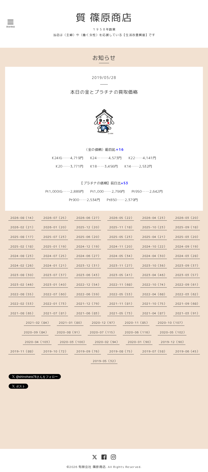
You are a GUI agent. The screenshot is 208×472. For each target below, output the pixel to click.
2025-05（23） (121, 237)
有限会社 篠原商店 (92, 467)
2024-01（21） (55, 265)
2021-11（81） (121, 303)
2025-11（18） (121, 227)
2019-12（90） (173, 342)
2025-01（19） (55, 246)
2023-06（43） (88, 275)
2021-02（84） (38, 322)
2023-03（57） (187, 275)
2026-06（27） (88, 218)
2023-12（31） (88, 265)
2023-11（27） (121, 265)
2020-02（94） (107, 342)
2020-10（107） (171, 322)
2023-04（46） (154, 275)
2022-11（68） (121, 284)
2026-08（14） (22, 218)
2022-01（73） (55, 303)
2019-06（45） (187, 351)
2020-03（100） (73, 342)
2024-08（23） (22, 256)
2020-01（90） (140, 342)
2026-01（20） (55, 227)
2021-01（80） (71, 322)
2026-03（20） (187, 218)
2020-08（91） (69, 332)
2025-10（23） (154, 227)
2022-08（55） (22, 294)
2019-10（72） (55, 351)
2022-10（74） (154, 284)
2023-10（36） (154, 265)
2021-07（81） (55, 313)
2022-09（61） (187, 284)
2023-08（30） (22, 275)
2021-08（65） (22, 313)
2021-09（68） (187, 303)
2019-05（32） (105, 361)
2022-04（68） (154, 294)
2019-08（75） (121, 351)
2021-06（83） (88, 313)
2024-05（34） (121, 256)
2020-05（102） (173, 332)
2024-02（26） (22, 265)
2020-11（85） (137, 322)
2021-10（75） (154, 303)
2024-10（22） (154, 246)
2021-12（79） (88, 303)
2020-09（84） (36, 332)
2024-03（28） (187, 256)
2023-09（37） (187, 265)
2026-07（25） (55, 218)
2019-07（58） (154, 351)
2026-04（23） (154, 218)
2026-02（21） (22, 227)
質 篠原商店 (104, 17)
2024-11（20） (121, 246)
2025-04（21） (154, 237)
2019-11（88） (22, 351)
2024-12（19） (88, 246)
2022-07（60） (55, 294)
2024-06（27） (88, 256)
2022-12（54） (88, 284)
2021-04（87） (154, 313)
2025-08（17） (22, 237)
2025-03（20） (187, 237)
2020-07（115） (103, 332)
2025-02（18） (22, 246)
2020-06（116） (138, 332)
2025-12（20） (88, 227)
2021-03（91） (187, 313)
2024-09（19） (187, 246)
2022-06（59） (88, 294)
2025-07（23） (55, 237)
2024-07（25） (55, 256)
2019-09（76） (88, 351)
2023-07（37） (55, 275)
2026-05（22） (121, 218)
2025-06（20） (88, 237)
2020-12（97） (104, 322)
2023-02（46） (22, 284)
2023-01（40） (55, 284)
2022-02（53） (22, 303)
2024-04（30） (154, 256)
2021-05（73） (121, 313)
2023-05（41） (121, 275)
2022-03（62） (187, 294)
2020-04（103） (38, 342)
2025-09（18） (187, 227)
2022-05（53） (121, 294)
